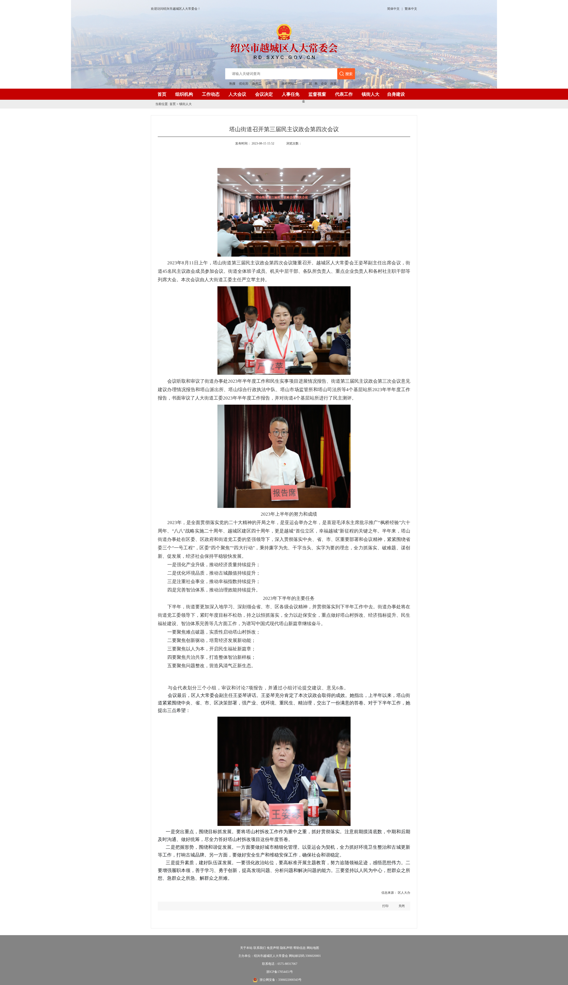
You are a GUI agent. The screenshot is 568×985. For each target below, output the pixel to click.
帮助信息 (299, 948)
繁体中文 (411, 8)
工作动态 (211, 94)
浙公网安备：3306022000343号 (281, 979)
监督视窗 (317, 94)
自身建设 (396, 94)
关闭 (401, 906)
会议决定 (264, 94)
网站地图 (313, 948)
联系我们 (259, 948)
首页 (162, 94)
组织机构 (184, 94)
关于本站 (246, 948)
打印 (385, 906)
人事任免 (291, 94)
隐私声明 (286, 948)
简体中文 (393, 8)
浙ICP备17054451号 (279, 971)
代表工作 (344, 94)
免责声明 (273, 948)
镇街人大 (370, 94)
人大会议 (237, 94)
